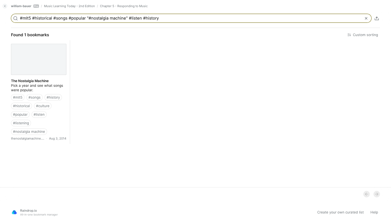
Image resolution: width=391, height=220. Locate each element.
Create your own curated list (340, 212)
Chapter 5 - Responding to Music (124, 6)
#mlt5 (17, 97)
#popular (20, 114)
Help (374, 212)
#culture (42, 106)
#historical (21, 106)
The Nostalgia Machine (26, 42)
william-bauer (24, 6)
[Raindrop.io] (14, 212)
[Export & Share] (376, 18)
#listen (39, 114)
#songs (35, 97)
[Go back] (4, 6)
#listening (21, 123)
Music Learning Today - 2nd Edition (69, 6)
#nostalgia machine (29, 132)
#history (53, 97)
